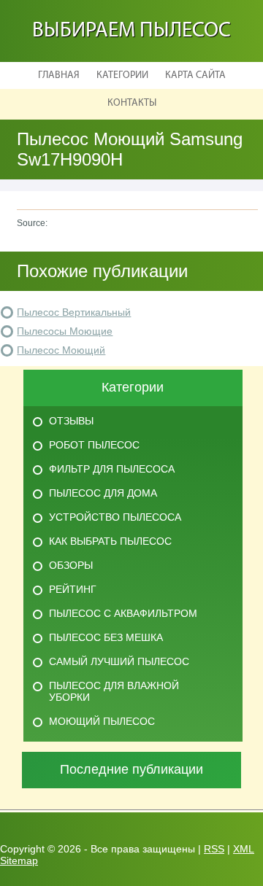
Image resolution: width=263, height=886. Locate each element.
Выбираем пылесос (131, 31)
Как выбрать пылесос (110, 541)
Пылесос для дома (103, 493)
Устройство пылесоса (115, 517)
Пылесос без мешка (106, 637)
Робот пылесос (94, 445)
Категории (122, 75)
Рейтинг (72, 589)
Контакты (131, 103)
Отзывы (71, 421)
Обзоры (71, 565)
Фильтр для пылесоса (112, 469)
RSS (214, 849)
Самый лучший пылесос (119, 661)
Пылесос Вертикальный (74, 312)
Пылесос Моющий (61, 350)
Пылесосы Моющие (65, 331)
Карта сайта (195, 75)
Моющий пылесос (102, 721)
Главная (59, 75)
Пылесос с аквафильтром (123, 613)
